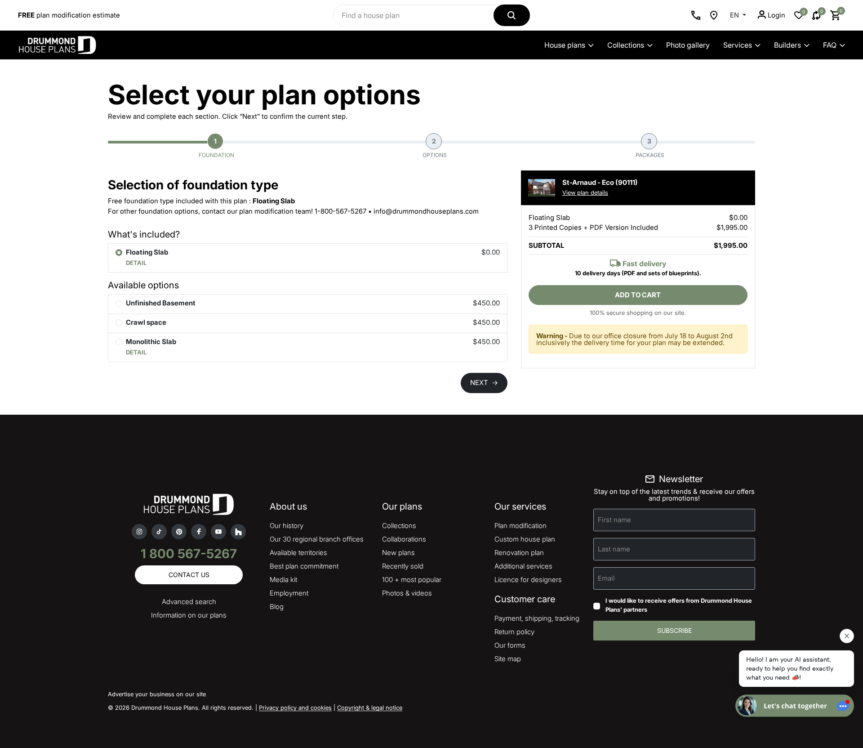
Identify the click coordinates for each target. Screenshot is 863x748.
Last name (614, 549)
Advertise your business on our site (157, 694)
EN (735, 15)
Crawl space (146, 322)
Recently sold (402, 566)
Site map (507, 658)
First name (614, 519)
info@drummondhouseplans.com (426, 211)
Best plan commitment (304, 566)
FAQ (829, 44)
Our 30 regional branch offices (317, 539)
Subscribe (674, 630)
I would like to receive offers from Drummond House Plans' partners (678, 605)
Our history (286, 525)
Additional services (523, 566)
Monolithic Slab (151, 341)
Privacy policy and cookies (295, 707)
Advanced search (189, 601)
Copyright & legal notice (369, 707)
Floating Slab (147, 252)
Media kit (283, 579)
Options (435, 147)
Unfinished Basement (161, 303)
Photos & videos (407, 593)
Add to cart (638, 295)
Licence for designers (528, 579)
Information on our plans (189, 615)
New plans (398, 552)
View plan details (585, 192)
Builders (787, 44)
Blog (277, 606)
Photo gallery (688, 44)
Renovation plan (519, 552)
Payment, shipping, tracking (536, 618)
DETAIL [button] (136, 262)
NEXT (484, 382)
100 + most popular (411, 579)
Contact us (189, 574)
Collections (625, 44)
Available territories (298, 552)
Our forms (509, 645)
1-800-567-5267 (340, 211)
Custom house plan (524, 539)
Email (606, 578)
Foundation (216, 147)
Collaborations (404, 539)
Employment (289, 593)
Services (737, 44)
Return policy (514, 631)
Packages (650, 147)
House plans (564, 44)
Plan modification (520, 525)
